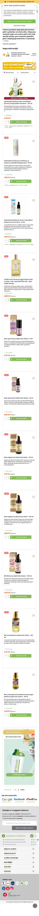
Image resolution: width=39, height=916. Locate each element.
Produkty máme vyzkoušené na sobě (15, 842)
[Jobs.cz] (13, 883)
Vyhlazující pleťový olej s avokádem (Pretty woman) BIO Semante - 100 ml (20, 54)
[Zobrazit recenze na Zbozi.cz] (31, 799)
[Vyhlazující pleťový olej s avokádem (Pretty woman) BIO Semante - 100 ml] (7, 54)
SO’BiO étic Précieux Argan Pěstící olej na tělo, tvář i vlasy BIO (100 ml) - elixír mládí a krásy (18, 281)
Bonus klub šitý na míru (13, 737)
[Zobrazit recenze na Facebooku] (19, 799)
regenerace (12, 126)
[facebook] (4, 888)
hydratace (12, 185)
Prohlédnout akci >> (19, 775)
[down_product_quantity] (9, 123)
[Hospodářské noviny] (17, 883)
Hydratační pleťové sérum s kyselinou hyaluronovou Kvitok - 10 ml (18, 221)
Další (23, 790)
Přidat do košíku (19, 122)
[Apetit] (8, 883)
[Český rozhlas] (3, 883)
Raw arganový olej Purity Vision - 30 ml (18, 457)
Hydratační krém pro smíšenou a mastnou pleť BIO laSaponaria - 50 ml (18, 162)
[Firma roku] (19, 894)
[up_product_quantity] (9, 121)
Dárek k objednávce (13, 732)
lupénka (26, 126)
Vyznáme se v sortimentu (16, 836)
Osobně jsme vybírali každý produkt (15, 839)
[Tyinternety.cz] (26, 883)
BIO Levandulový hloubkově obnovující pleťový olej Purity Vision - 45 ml (18, 696)
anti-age (19, 244)
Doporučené (28, 73)
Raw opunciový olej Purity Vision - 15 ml (18, 398)
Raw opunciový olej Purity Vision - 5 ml (18, 339)
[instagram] (12, 888)
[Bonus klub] (19, 756)
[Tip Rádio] (22, 883)
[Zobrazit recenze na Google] (7, 799)
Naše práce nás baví (10, 844)
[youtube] (8, 888)
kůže (10, 127)
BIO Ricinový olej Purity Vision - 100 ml (18, 576)
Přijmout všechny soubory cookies (19, 21)
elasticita (20, 126)
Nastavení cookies (19, 25)
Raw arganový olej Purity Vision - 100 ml (18, 517)
